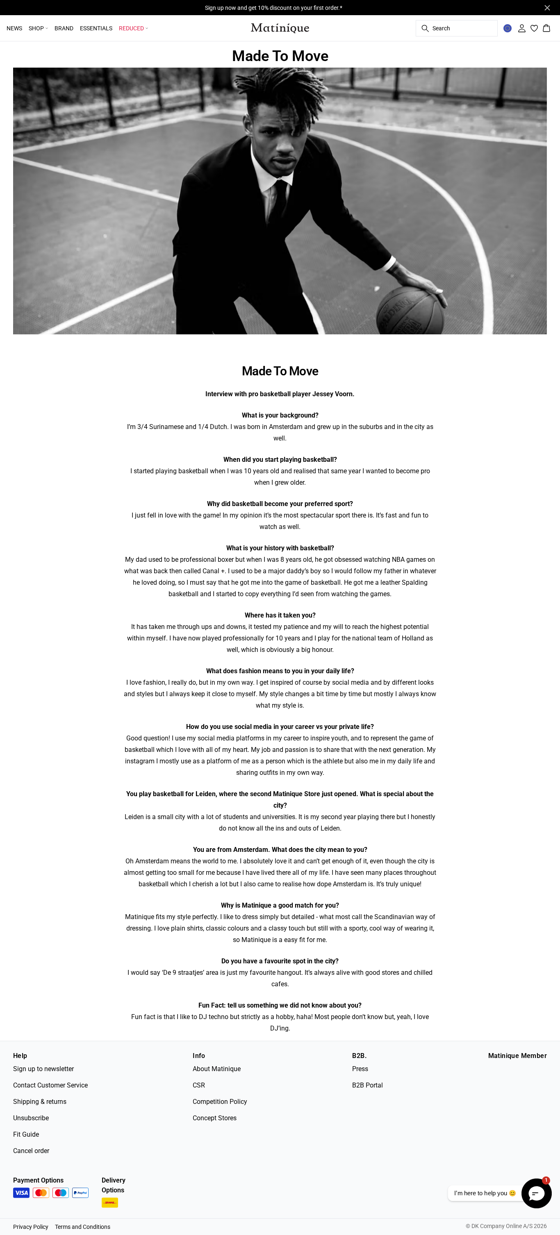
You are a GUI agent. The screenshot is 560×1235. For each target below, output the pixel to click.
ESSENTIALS (96, 28)
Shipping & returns (39, 1102)
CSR (199, 1085)
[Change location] (507, 28)
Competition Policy (220, 1102)
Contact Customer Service (50, 1085)
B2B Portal (367, 1085)
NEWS (14, 28)
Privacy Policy (30, 1227)
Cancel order (31, 1151)
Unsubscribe (31, 1118)
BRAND (64, 28)
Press (360, 1069)
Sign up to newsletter (43, 1069)
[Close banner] (547, 8)
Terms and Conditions (82, 1227)
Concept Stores (215, 1118)
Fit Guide (26, 1134)
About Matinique (217, 1069)
